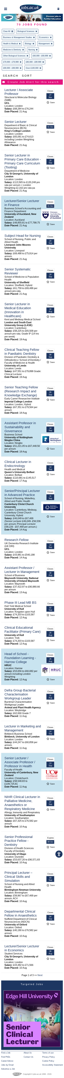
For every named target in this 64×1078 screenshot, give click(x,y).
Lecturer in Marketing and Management (22, 728)
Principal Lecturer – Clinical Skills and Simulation (18, 876)
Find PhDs (5, 1057)
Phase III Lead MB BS (20, 602)
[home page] (31, 12)
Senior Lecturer (15, 122)
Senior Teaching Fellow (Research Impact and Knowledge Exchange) (21, 391)
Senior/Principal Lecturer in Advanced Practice (22, 493)
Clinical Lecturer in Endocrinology (17, 464)
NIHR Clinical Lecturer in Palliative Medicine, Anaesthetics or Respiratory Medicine (22, 803)
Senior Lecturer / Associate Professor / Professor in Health (19, 762)
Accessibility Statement (52, 1065)
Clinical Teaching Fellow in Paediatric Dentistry (21, 351)
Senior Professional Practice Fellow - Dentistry (18, 841)
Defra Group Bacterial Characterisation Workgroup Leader (20, 694)
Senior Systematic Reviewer (17, 271)
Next (40, 975)
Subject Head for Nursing (22, 236)
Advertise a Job (8, 1069)
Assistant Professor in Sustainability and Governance (20, 427)
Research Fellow (16, 540)
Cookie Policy (48, 1061)
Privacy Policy (48, 1057)
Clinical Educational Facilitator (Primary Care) (22, 629)
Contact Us (28, 1057)
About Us (28, 1053)
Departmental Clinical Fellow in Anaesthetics (20, 913)
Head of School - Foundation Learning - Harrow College (20, 658)
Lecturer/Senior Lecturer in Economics (21, 948)
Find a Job (5, 1053)
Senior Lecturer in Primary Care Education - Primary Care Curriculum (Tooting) (22, 161)
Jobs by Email (7, 1065)
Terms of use (48, 1053)
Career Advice (7, 1061)
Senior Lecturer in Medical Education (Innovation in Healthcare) (17, 310)
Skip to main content (12, 2)
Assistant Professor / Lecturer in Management (21, 570)
